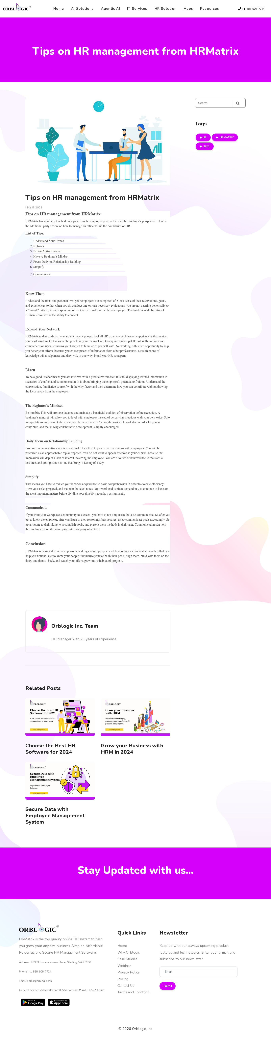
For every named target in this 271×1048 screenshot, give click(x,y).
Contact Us (125, 985)
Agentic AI (110, 8)
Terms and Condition (133, 992)
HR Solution (166, 8)
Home (58, 8)
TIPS (206, 146)
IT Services (137, 8)
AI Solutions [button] (82, 8)
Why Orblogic (128, 952)
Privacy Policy (128, 972)
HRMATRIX (226, 137)
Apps (188, 8)
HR (205, 137)
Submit (167, 986)
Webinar (124, 965)
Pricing (122, 979)
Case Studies (127, 959)
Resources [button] (209, 8)
